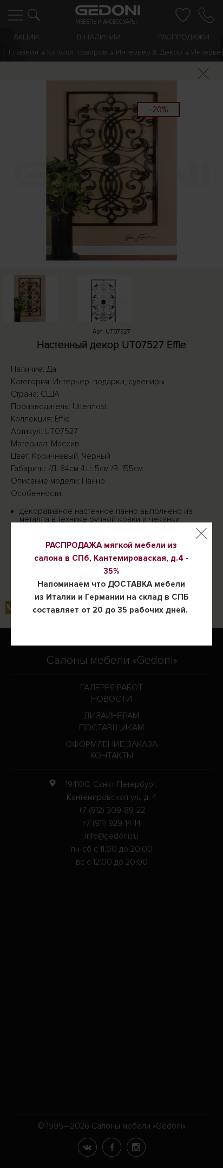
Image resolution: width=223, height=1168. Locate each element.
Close (201, 533)
